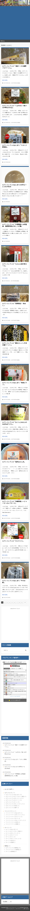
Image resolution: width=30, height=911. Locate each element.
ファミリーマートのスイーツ (13, 816)
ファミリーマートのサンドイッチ (14, 814)
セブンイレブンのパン (11, 802)
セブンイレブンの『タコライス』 (13, 541)
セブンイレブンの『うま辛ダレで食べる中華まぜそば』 (16, 753)
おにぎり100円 (8, 789)
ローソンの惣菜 (10, 842)
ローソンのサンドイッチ (12, 833)
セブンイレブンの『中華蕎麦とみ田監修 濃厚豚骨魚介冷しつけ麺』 (16, 774)
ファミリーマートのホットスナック (15, 820)
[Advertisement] (15, 22)
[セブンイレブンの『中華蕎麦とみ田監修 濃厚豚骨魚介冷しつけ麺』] (15, 214)
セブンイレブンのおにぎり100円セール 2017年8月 (15, 767)
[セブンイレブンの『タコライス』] (15, 531)
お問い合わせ (26, 908)
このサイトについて (10, 908)
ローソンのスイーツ (11, 835)
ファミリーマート (9, 811)
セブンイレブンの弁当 (11, 805)
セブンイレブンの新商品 (12, 847)
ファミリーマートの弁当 (12, 822)
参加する (23, 697)
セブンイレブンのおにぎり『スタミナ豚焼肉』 (16, 760)
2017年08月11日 (7, 750)
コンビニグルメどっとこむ (15, 2)
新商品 (6, 845)
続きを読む (5, 80)
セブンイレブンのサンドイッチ (14, 798)
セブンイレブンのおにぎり (12, 794)
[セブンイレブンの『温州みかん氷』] (15, 452)
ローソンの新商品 (10, 851)
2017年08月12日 (7, 743)
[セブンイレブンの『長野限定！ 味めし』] (15, 294)
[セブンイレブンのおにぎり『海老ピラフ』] (15, 373)
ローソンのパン (10, 836)
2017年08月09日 (7, 764)
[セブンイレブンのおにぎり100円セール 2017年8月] (15, 175)
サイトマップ (18, 908)
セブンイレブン (9, 792)
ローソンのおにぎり (11, 829)
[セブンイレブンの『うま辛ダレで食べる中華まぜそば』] (15, 96)
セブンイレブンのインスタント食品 (15, 796)
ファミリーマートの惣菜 (12, 824)
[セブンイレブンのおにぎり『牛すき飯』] (15, 571)
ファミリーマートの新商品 (12, 849)
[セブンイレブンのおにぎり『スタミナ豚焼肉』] (15, 135)
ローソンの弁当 (10, 840)
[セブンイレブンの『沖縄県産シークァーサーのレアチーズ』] (15, 491)
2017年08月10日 (7, 757)
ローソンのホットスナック (12, 838)
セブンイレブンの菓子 (11, 807)
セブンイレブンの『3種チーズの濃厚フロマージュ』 (16, 745)
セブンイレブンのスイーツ (12, 800)
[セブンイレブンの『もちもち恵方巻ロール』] (15, 254)
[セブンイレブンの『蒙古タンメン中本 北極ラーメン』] (15, 333)
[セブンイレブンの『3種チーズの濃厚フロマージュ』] (15, 56)
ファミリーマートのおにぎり (13, 813)
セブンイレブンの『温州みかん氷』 (14, 462)
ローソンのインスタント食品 (13, 831)
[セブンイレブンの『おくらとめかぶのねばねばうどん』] (15, 412)
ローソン (7, 827)
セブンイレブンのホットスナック (14, 803)
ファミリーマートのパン (12, 818)
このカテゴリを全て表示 (14, 696)
